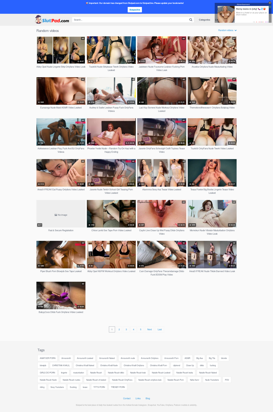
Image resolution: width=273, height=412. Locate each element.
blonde (224, 358)
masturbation (78, 372)
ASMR (187, 358)
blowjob (43, 365)
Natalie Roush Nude (48, 379)
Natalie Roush (96, 372)
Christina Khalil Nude (109, 365)
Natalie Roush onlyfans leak (150, 379)
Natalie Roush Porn (175, 379)
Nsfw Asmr (194, 379)
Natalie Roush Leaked (161, 372)
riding (42, 386)
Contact (127, 398)
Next (149, 329)
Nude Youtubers (212, 379)
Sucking (73, 386)
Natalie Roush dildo (116, 372)
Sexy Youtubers (57, 386)
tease (85, 386)
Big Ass (199, 358)
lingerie (64, 372)
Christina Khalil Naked (85, 365)
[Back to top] (265, 403)
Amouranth (66, 358)
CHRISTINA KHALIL (61, 365)
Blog (148, 398)
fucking (213, 365)
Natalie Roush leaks (184, 372)
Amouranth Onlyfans (149, 358)
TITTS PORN (99, 386)
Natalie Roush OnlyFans (122, 379)
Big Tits (212, 358)
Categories (204, 19)
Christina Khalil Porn (158, 365)
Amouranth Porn (171, 358)
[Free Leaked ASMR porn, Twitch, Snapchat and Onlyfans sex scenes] (52, 20)
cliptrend (176, 365)
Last (160, 329)
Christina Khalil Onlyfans (134, 365)
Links (138, 398)
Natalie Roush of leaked (96, 379)
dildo (202, 365)
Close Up (190, 365)
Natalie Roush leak (138, 372)
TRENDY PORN (118, 386)
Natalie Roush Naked (208, 372)
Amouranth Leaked (85, 358)
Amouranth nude (128, 358)
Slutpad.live (134, 9)
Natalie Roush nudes (71, 379)
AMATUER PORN (47, 358)
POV (227, 379)
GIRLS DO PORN (47, 372)
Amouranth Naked (107, 358)
